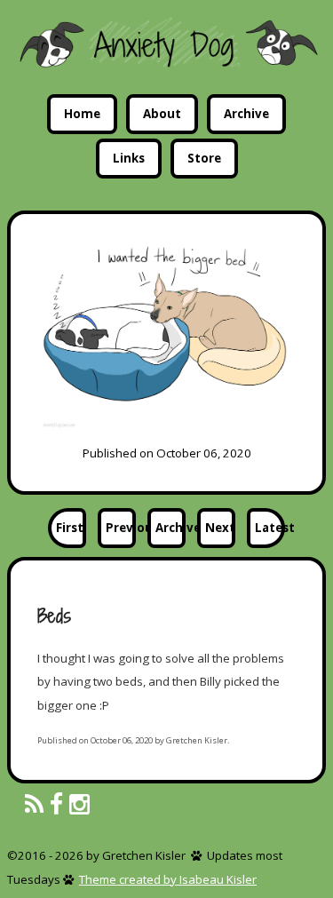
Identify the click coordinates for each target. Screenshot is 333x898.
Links (129, 158)
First (69, 528)
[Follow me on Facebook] (56, 805)
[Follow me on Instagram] (79, 805)
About (162, 114)
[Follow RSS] (34, 805)
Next (220, 528)
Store (204, 158)
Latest (270, 528)
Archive (246, 114)
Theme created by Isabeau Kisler (168, 879)
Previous (121, 528)
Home (82, 114)
